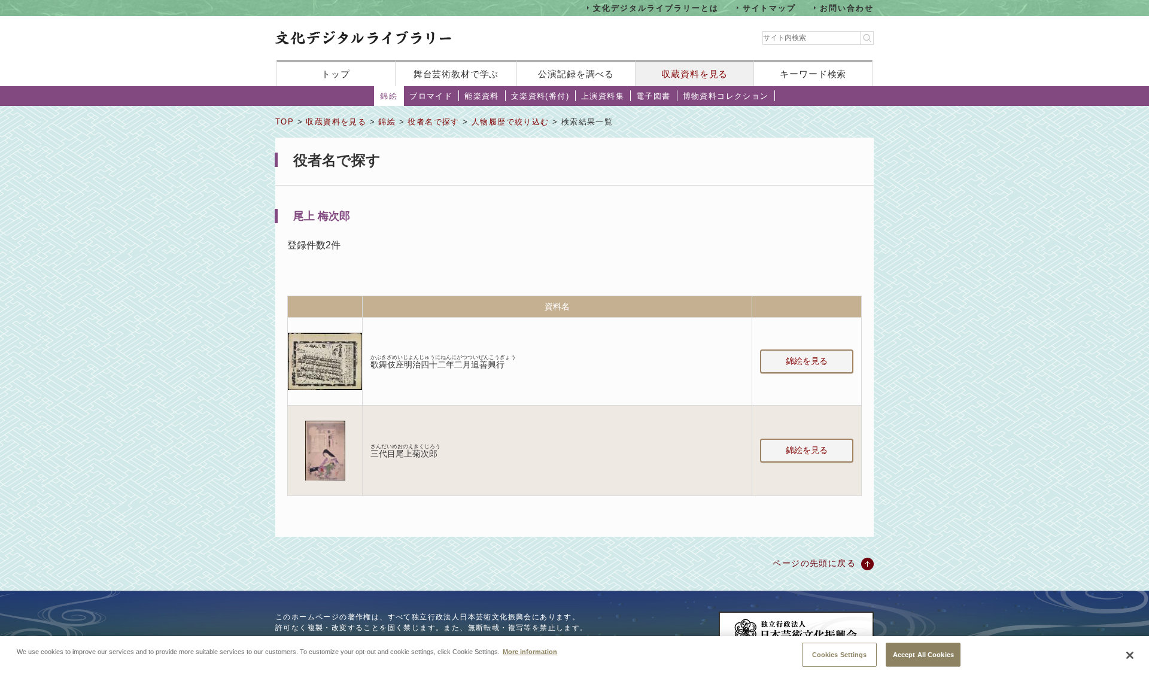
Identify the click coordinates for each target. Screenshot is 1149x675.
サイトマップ (770, 7)
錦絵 (388, 96)
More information (530, 651)
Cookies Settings (839, 654)
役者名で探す (433, 121)
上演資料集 (602, 96)
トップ (335, 74)
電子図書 (653, 96)
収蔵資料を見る (694, 74)
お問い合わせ (847, 7)
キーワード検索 (813, 74)
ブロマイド (430, 96)
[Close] (1130, 655)
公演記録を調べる (576, 74)
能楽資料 (481, 96)
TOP (284, 121)
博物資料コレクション (726, 96)
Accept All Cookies (923, 654)
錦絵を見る (807, 361)
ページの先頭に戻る (814, 563)
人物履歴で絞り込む (510, 121)
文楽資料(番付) (540, 96)
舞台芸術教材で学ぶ (456, 74)
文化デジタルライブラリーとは (655, 7)
